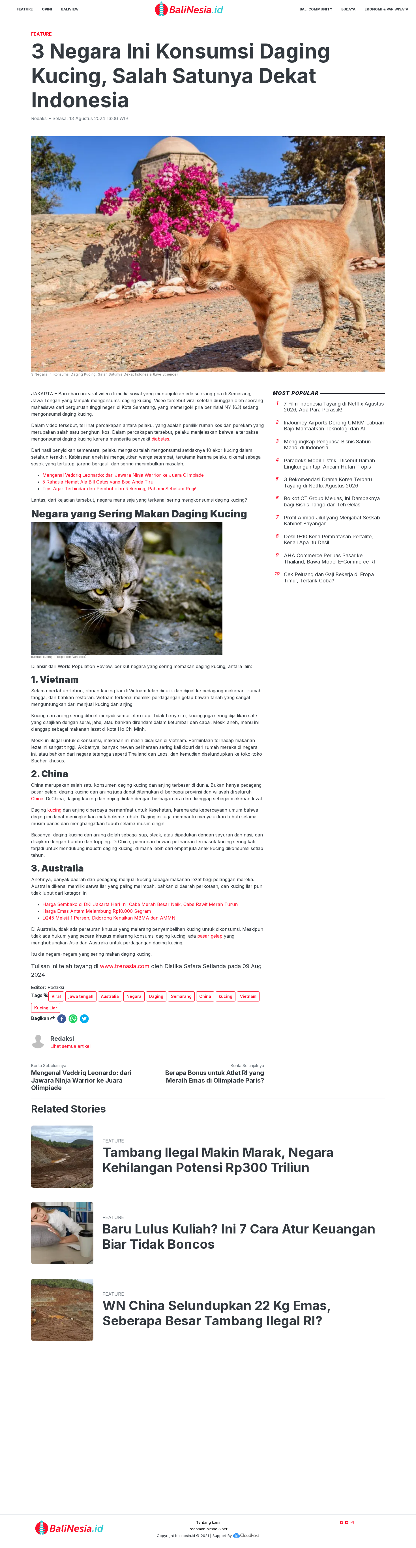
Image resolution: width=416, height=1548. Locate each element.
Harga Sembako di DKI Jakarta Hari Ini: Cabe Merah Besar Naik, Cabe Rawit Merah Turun (140, 904)
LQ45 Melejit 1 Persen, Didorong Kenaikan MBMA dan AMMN (108, 918)
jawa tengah (80, 996)
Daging (156, 996)
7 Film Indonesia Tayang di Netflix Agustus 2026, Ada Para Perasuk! (334, 406)
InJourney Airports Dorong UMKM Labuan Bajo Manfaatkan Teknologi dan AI (334, 426)
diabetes (160, 439)
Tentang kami (208, 1522)
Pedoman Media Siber (208, 1529)
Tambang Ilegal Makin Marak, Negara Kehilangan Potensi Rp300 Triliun (218, 1160)
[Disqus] (208, 1433)
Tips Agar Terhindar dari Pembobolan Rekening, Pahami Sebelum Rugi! (119, 488)
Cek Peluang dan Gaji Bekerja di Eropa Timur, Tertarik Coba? (329, 577)
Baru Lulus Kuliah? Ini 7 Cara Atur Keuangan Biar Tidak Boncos (239, 1236)
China (37, 798)
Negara (133, 996)
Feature (25, 9)
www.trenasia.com (124, 966)
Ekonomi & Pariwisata (386, 9)
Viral (56, 996)
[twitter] (84, 1018)
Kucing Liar (45, 1007)
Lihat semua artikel (70, 1046)
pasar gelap (210, 936)
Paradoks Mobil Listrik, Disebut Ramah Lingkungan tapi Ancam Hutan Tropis (329, 464)
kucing (54, 810)
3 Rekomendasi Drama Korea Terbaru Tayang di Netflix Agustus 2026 (328, 482)
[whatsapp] (73, 1018)
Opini (47, 9)
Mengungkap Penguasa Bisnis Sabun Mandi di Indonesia (327, 445)
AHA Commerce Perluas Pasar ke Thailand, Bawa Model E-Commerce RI (329, 558)
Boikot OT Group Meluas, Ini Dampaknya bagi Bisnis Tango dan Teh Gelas (332, 501)
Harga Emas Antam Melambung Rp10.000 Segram (96, 911)
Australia (110, 996)
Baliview (69, 9)
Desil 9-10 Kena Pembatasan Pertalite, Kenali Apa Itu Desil (328, 540)
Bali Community (316, 9)
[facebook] (61, 1018)
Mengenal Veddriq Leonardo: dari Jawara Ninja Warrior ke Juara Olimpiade (123, 475)
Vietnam (248, 996)
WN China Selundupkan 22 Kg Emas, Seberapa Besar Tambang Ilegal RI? (216, 1313)
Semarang (181, 996)
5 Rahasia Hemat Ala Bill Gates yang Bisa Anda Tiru (97, 482)
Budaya (348, 9)
